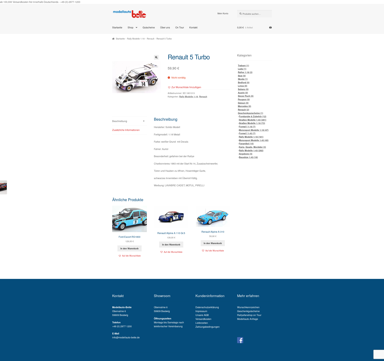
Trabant (243, 65)
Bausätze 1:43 (248, 157)
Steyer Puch (246, 95)
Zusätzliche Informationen (126, 130)
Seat (242, 75)
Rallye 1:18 (245, 72)
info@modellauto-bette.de (126, 337)
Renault (150, 38)
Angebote (245, 153)
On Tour (179, 27)
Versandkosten (203, 319)
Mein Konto (223, 13)
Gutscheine (149, 27)
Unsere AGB (202, 315)
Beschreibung (119, 121)
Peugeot (244, 99)
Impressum (201, 311)
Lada (242, 68)
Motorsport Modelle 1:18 (253, 129)
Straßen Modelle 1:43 (252, 119)
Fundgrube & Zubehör (252, 116)
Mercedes (244, 106)
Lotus (242, 85)
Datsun (243, 102)
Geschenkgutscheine (250, 113)
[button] (184, 87)
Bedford (243, 82)
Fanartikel (246, 143)
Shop (130, 27)
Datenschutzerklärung (207, 307)
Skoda (243, 78)
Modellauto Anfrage (247, 319)
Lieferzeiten (201, 323)
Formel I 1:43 (247, 133)
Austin (243, 92)
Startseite (117, 27)
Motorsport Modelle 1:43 (253, 140)
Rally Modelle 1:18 (136, 38)
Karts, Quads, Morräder (252, 146)
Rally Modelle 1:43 (251, 150)
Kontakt (193, 27)
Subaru (243, 89)
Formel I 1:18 (247, 126)
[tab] (129, 121)
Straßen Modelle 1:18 (252, 123)
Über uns (165, 27)
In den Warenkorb (129, 248)
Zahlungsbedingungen (207, 326)
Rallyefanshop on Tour (249, 315)
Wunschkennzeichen (248, 307)
